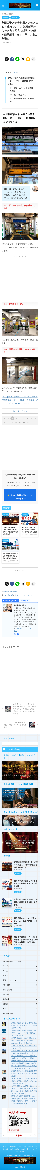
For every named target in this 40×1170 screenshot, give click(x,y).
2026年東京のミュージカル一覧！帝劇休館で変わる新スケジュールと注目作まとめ (24, 1081)
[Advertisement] (20, 50)
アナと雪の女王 (8, 595)
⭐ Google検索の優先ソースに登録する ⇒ (20, 497)
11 (12, 423)
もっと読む (21, 570)
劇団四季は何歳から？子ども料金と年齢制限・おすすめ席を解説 (29, 529)
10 (8, 423)
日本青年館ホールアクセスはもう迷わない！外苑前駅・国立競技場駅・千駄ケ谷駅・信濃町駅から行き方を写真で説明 (24, 1090)
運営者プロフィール (15, 1146)
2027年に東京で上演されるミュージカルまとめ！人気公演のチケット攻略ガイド (24, 1045)
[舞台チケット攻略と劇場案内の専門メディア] (20, 5)
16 (31, 423)
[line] (17, 59)
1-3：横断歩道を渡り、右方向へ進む (22, 99)
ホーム (5, 1146)
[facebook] (12, 59)
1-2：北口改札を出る (18, 94)
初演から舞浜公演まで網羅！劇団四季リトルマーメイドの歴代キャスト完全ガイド (24, 1033)
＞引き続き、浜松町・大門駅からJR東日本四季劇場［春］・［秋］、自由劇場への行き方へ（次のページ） (20, 400)
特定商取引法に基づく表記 (11, 1149)
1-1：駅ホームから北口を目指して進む (22, 89)
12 (16, 423)
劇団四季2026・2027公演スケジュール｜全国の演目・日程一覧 (26, 921)
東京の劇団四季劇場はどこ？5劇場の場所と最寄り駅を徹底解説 (10, 556)
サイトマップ (33, 1149)
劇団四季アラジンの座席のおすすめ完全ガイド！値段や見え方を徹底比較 (24, 1073)
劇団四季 (6, 592)
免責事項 (23, 1149)
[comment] (28, 59)
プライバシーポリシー (30, 1146)
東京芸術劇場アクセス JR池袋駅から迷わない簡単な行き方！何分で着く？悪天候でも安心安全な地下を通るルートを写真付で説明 (24, 1054)
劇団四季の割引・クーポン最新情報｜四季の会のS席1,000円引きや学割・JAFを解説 (26, 939)
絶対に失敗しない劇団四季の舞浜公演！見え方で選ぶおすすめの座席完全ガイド (24, 1025)
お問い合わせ (20, 1151)
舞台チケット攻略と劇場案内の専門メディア (20, 1155)
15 (28, 423)
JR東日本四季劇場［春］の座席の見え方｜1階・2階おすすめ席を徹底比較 (10, 530)
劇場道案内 (13, 592)
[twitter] (7, 59)
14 (24, 423)
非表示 (14, 72)
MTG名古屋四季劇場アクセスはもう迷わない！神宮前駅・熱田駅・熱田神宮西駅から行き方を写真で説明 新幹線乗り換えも (24, 1100)
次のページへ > (20, 411)
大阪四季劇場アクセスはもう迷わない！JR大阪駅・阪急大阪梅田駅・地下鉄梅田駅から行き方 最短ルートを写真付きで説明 (24, 1064)
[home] (18, 634)
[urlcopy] (33, 59)
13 (20, 423)
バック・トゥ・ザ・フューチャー (24, 595)
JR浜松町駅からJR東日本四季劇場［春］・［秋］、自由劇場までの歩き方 (21, 81)
